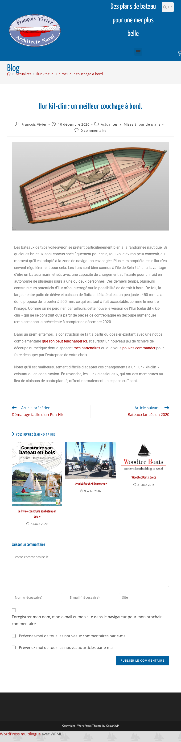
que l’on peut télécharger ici (64, 341)
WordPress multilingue (20, 734)
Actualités (109, 124)
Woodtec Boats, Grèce (144, 477)
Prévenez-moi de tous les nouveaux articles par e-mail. (67, 647)
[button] (138, 52)
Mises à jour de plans (142, 124)
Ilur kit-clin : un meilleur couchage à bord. (70, 73)
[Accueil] (9, 73)
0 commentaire (94, 130)
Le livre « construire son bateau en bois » (37, 514)
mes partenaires (87, 348)
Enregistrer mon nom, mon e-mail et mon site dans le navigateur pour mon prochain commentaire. (87, 620)
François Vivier (34, 124)
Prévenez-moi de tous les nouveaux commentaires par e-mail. (73, 636)
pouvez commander (138, 348)
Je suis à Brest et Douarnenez (90, 484)
